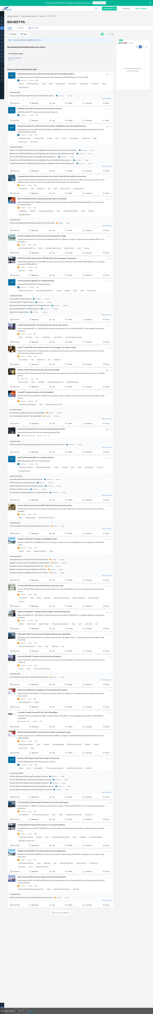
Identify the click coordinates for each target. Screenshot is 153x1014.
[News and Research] (2, 24)
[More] (2, 80)
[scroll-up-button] (150, 1006)
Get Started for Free (109, 8)
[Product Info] (2, 72)
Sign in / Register (141, 8)
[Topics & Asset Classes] (2, 28)
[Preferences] (2, 68)
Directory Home (12, 16)
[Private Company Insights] (2, 57)
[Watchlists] (2, 61)
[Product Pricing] (2, 76)
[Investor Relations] (2, 46)
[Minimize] (2, 13)
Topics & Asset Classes (28, 16)
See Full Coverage (106, 98)
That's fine (21, 1011)
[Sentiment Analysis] (2, 39)
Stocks (41, 16)
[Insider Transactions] (2, 50)
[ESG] (2, 53)
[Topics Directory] (2, 21)
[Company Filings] (2, 42)
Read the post (99, 3)
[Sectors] (2, 32)
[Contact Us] (2, 1004)
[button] (126, 8)
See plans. (39, 40)
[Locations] (2, 35)
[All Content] (2, 17)
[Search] (2, 65)
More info (31, 1011)
